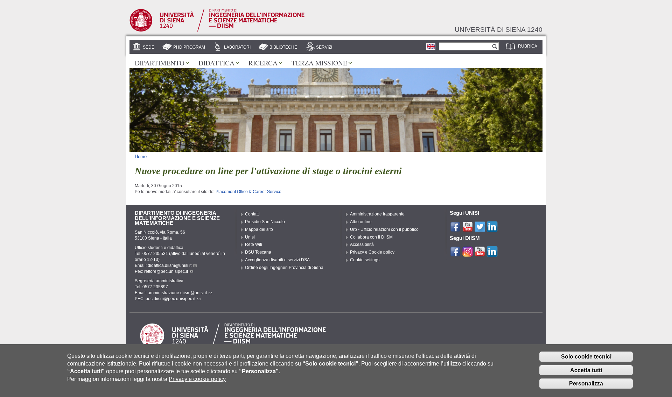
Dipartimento (159, 62)
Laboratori (237, 47)
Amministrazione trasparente (377, 214)
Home (141, 156)
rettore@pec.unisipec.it (166, 271)
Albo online (361, 221)
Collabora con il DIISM (371, 237)
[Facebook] (455, 228)
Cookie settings (364, 259)
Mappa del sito (259, 229)
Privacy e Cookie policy (372, 252)
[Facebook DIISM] (455, 253)
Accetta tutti (586, 370)
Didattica (216, 62)
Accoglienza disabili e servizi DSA (277, 259)
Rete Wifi (253, 244)
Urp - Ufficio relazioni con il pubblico (384, 229)
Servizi (324, 47)
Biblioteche (283, 47)
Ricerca (263, 62)
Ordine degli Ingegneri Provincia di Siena (284, 267)
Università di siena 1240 (498, 29)
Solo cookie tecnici (586, 357)
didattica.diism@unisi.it (169, 265)
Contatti (252, 214)
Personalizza (586, 384)
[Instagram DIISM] (467, 253)
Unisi (250, 237)
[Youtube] (467, 228)
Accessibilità (362, 244)
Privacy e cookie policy (197, 379)
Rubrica (527, 46)
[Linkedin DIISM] (492, 253)
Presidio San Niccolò (265, 221)
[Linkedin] (492, 228)
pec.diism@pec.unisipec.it (170, 298)
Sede (148, 47)
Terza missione (319, 62)
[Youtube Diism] (479, 253)
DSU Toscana (258, 252)
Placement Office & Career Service (248, 191)
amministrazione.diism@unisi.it (177, 292)
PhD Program (189, 47)
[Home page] (217, 30)
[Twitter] (479, 228)
